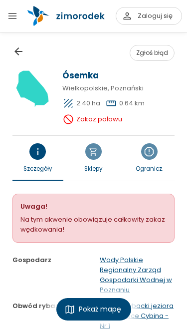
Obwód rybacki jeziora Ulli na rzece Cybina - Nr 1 (137, 316)
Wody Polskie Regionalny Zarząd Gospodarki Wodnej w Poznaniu (136, 275)
